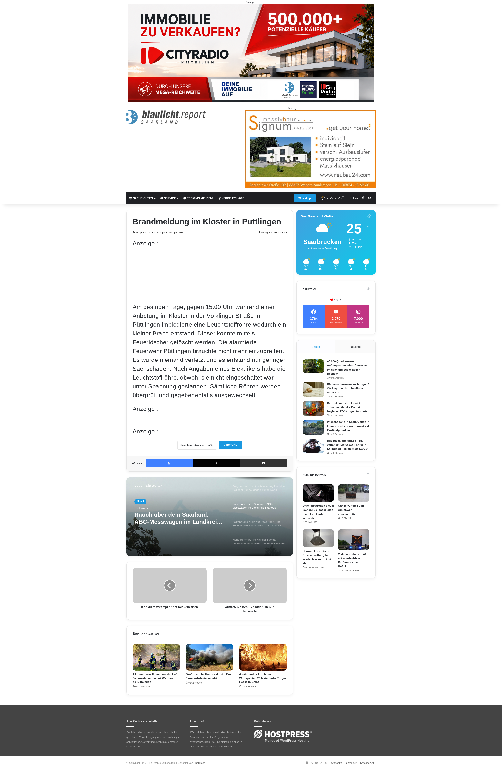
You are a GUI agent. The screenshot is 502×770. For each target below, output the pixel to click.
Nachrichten (142, 198)
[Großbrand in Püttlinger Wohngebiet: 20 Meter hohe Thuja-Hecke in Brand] (263, 657)
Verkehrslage (232, 198)
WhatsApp (304, 198)
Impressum (351, 762)
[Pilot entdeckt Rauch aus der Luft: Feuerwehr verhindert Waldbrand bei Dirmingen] (156, 657)
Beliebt (315, 346)
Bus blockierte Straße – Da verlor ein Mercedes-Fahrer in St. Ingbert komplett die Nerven (348, 444)
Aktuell (140, 501)
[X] (216, 463)
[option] (209, 516)
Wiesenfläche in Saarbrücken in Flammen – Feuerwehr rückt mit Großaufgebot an (348, 426)
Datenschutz (367, 762)
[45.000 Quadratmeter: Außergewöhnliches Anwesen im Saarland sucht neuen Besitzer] (313, 366)
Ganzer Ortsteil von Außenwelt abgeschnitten (351, 509)
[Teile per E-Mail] (263, 463)
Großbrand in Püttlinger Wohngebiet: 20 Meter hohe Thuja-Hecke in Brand (262, 678)
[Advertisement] (210, 275)
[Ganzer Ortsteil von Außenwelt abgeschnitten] (353, 493)
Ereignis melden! (199, 198)
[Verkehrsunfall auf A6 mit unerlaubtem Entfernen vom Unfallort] (353, 539)
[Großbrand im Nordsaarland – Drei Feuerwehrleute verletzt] (209, 657)
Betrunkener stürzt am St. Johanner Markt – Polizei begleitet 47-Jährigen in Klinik (347, 407)
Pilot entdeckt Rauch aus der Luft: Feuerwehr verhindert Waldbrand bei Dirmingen (156, 678)
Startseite (336, 762)
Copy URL (230, 444)
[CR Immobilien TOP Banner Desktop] (251, 52)
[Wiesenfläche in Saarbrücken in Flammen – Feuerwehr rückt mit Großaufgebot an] (313, 427)
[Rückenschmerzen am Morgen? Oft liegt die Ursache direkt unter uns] (313, 389)
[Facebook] (169, 463)
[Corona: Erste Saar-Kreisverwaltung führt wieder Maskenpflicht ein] (318, 538)
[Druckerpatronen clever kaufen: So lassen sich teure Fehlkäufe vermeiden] (318, 493)
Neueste (355, 346)
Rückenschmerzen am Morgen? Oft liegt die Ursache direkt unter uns (348, 388)
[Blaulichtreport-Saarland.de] (166, 117)
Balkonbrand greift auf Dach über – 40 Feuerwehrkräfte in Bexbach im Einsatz (174, 518)
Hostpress (199, 762)
